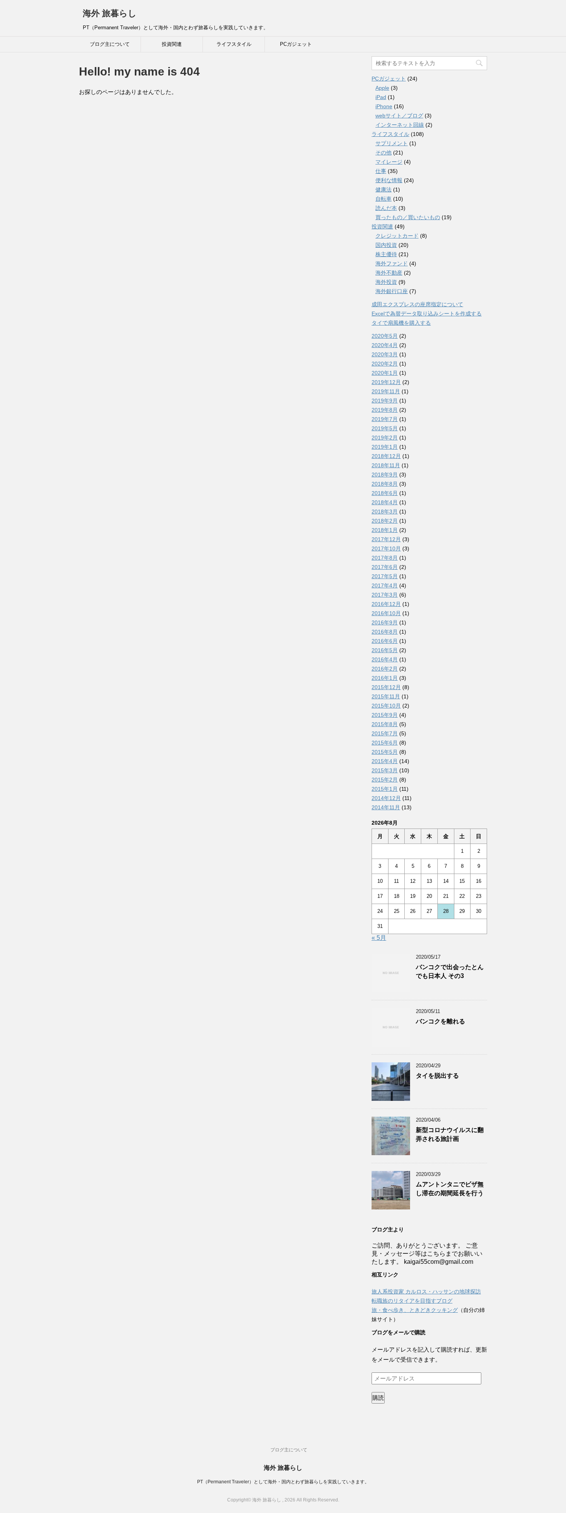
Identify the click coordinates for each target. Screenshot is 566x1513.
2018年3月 (385, 511)
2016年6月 (385, 641)
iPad (380, 97)
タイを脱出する (437, 1075)
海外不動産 (388, 273)
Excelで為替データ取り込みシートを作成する (427, 313)
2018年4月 (385, 502)
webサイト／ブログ (399, 115)
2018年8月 (385, 484)
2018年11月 (386, 465)
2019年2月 (385, 437)
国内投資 (386, 245)
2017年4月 (385, 585)
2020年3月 (385, 354)
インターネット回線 (399, 125)
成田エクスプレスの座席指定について (417, 304)
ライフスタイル (233, 44)
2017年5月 (385, 576)
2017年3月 (385, 595)
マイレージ (388, 162)
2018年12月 (386, 456)
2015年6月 (385, 743)
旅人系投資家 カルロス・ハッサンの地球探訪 (426, 1291)
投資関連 (172, 44)
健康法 (383, 189)
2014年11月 (386, 807)
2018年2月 (385, 521)
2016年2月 (385, 669)
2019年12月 (386, 382)
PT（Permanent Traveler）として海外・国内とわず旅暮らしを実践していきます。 (283, 1481)
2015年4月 (385, 761)
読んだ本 (386, 208)
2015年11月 (386, 696)
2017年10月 (386, 548)
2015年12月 (386, 687)
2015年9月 (385, 715)
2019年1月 (385, 447)
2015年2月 (385, 780)
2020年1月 (385, 373)
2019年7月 (385, 419)
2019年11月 (386, 391)
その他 (383, 152)
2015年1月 (385, 789)
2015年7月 (385, 733)
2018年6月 (385, 493)
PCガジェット (296, 44)
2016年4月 (385, 659)
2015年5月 (385, 752)
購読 (378, 1397)
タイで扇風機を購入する (401, 323)
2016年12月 (386, 604)
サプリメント (391, 143)
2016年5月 (385, 650)
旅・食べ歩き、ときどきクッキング (415, 1310)
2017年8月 (385, 558)
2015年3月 (385, 770)
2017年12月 (386, 539)
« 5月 (379, 937)
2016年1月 (385, 678)
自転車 (383, 199)
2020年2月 (385, 364)
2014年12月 (386, 798)
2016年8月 (385, 632)
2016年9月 (385, 622)
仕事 (380, 171)
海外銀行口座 (391, 291)
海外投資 (386, 282)
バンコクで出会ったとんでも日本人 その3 (450, 971)
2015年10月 (386, 706)
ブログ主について (110, 44)
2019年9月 (385, 401)
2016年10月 (386, 613)
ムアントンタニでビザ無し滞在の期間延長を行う (450, 1188)
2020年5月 (385, 336)
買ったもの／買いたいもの (407, 217)
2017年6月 (385, 567)
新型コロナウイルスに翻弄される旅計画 (450, 1134)
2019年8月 (385, 410)
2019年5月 (385, 428)
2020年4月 (385, 345)
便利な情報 (388, 180)
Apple (382, 88)
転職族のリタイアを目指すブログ (412, 1301)
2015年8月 (385, 724)
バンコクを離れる (440, 1021)
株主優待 (386, 254)
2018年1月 (385, 530)
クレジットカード (397, 236)
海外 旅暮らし (110, 13)
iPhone (383, 106)
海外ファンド (391, 263)
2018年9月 (385, 474)
